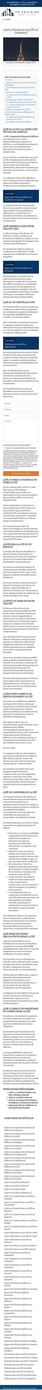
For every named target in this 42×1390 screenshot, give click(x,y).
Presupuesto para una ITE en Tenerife (21, 1361)
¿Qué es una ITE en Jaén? (15, 1189)
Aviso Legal (19, 466)
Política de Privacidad (28, 1388)
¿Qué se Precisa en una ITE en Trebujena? (21, 31)
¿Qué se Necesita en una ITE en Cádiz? (21, 1232)
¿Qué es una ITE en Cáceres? (16, 1186)
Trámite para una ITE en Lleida (18, 1368)
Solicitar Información (21, 473)
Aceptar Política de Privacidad (17, 445)
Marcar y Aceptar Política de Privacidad (21, 448)
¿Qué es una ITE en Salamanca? (18, 1193)
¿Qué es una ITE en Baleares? (17, 1182)
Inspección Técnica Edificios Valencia (20, 1344)
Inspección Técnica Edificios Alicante (20, 1289)
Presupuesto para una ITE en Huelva (20, 1354)
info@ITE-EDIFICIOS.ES (22, 5)
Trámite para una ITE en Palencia (19, 1371)
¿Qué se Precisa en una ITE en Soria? (20, 1249)
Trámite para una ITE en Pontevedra (20, 1375)
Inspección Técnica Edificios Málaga (20, 1341)
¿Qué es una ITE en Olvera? (20, 1097)
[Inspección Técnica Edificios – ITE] (20, 12)
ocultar (9, 80)
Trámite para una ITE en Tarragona (20, 1378)
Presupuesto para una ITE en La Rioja (20, 1357)
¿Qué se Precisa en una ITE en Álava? (20, 1245)
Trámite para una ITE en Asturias (19, 1364)
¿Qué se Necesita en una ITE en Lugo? (20, 1236)
